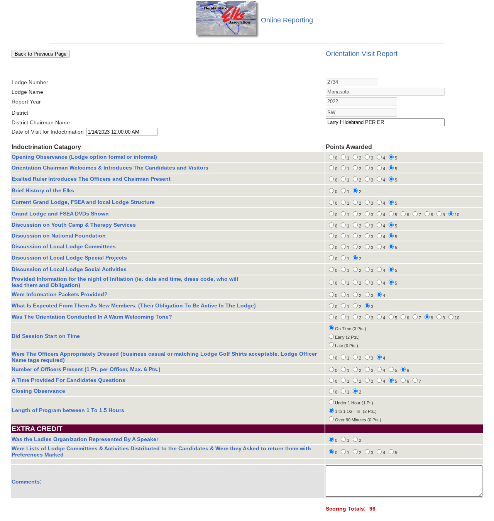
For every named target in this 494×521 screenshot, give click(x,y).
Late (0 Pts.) (346, 345)
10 (457, 214)
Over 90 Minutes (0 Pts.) (358, 419)
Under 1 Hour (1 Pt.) (354, 403)
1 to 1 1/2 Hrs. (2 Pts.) (356, 411)
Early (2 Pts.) (347, 337)
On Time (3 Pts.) (350, 328)
